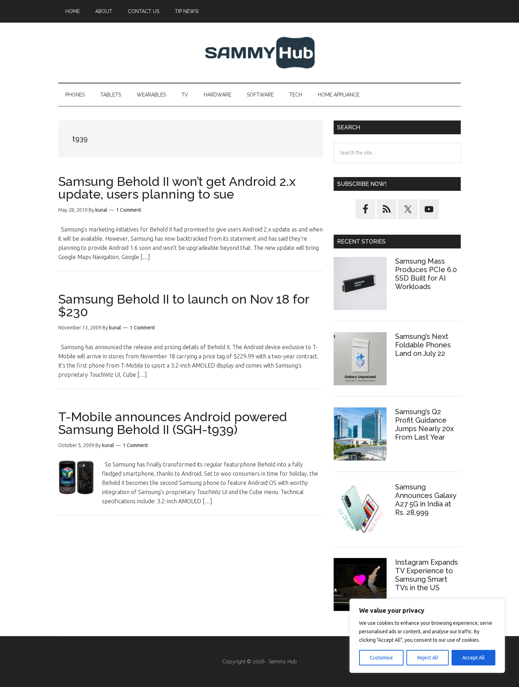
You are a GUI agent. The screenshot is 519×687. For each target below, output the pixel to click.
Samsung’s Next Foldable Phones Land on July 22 (423, 345)
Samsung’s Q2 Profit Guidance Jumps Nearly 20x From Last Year (424, 424)
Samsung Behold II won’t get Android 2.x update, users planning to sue (177, 187)
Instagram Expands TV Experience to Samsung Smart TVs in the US (426, 575)
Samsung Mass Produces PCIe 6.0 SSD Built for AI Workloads (426, 274)
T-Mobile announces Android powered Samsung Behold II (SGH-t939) (172, 423)
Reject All (427, 657)
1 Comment (128, 210)
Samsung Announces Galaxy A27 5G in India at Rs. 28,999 (425, 500)
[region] (427, 636)
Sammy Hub (259, 53)
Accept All (473, 657)
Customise (381, 657)
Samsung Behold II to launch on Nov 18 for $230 (183, 305)
